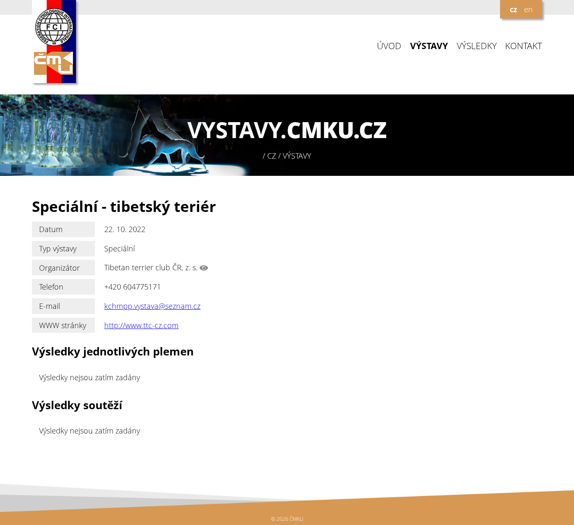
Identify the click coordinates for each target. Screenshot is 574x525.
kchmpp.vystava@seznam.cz (152, 306)
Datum (51, 229)
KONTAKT (523, 46)
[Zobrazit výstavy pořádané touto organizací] (204, 268)
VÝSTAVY (429, 46)
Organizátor (59, 268)
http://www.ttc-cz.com (141, 325)
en (528, 9)
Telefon (51, 287)
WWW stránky (62, 325)
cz (513, 9)
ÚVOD (389, 46)
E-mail (49, 306)
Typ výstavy (57, 248)
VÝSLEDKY (477, 46)
